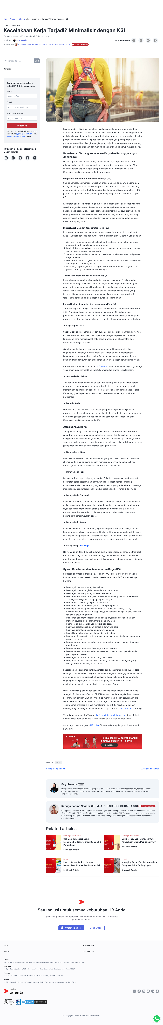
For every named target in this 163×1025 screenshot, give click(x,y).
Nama (9, 91)
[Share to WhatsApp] (141, 40)
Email (9, 102)
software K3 (102, 366)
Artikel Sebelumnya (55, 768)
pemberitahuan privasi (16, 136)
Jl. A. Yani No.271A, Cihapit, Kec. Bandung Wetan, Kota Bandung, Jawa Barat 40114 (33, 975)
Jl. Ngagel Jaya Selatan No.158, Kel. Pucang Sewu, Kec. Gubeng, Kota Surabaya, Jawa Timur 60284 (39, 969)
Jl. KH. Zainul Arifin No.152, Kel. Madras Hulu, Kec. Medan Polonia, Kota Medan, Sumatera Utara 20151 (40, 982)
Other (6, 25)
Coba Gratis (95, 928)
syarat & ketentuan (24, 134)
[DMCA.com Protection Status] (34, 1002)
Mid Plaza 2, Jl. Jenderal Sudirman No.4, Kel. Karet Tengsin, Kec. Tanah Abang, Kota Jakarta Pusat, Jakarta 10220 (44, 962)
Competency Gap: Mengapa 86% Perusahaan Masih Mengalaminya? (139, 840)
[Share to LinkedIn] (148, 40)
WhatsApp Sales (73, 928)
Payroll (65, 859)
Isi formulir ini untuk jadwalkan (111, 715)
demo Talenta (125, 708)
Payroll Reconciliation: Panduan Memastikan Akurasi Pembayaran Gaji (81, 864)
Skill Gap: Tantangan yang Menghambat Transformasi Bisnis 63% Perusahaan (82, 842)
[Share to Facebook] (155, 40)
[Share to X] (133, 40)
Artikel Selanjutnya (150, 768)
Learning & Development (72, 836)
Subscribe (22, 125)
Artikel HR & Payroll (18, 19)
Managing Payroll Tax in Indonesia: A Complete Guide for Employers (140, 864)
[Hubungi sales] (156, 1018)
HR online (94, 725)
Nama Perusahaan (15, 113)
